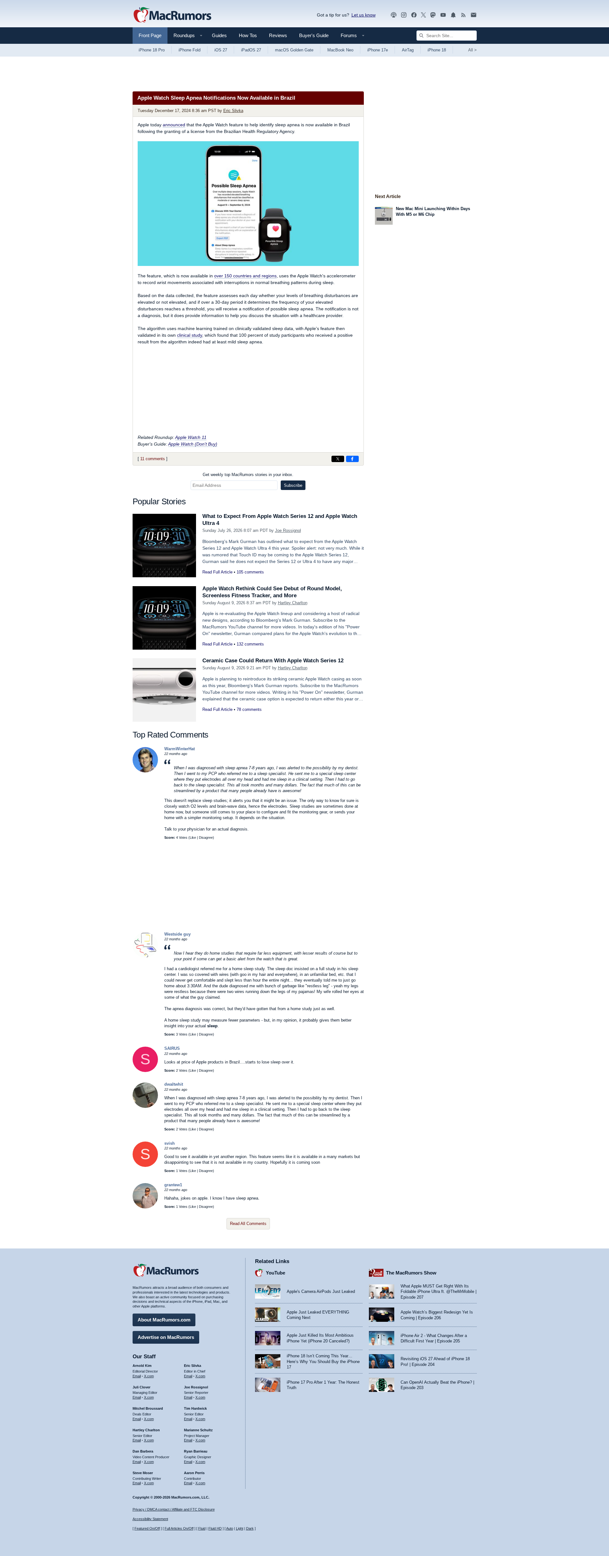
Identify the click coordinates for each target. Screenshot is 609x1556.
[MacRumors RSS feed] (463, 15)
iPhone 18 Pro (152, 50)
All (472, 50)
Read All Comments (248, 1223)
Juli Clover (141, 1387)
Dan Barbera (143, 1451)
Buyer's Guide (314, 35)
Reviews (278, 35)
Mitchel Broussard (148, 1408)
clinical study (189, 335)
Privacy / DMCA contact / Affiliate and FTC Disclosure (174, 1509)
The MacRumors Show (411, 1272)
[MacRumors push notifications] (453, 15)
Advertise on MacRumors (166, 1337)
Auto (229, 1528)
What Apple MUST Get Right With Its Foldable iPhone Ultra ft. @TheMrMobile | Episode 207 (438, 1292)
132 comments (250, 644)
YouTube (275, 1272)
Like (193, 837)
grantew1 (173, 1184)
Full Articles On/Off (179, 1528)
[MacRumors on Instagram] (404, 15)
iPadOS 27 (251, 50)
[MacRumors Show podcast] (393, 15)
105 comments (250, 572)
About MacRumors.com (164, 1319)
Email (137, 1376)
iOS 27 (220, 50)
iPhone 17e (377, 50)
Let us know (363, 14)
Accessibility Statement (150, 1519)
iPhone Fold (189, 50)
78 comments (249, 709)
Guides (219, 35)
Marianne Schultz (198, 1430)
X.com (149, 1376)
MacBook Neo (340, 50)
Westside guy (177, 934)
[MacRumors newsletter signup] (473, 15)
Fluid (202, 1528)
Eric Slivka (233, 110)
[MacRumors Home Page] (172, 15)
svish (169, 1143)
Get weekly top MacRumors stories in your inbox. (248, 474)
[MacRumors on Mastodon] (433, 15)
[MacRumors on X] (423, 15)
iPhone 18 (437, 50)
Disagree (206, 837)
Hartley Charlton (292, 602)
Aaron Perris (194, 1473)
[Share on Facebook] (352, 459)
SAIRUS (172, 1048)
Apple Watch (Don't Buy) (192, 444)
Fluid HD (215, 1528)
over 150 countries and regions (245, 275)
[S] (145, 1070)
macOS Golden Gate (294, 50)
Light (239, 1528)
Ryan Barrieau (195, 1451)
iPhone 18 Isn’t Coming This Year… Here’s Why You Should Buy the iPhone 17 (323, 1361)
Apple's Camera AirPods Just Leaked (321, 1291)
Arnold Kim (142, 1365)
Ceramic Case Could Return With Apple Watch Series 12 (273, 661)
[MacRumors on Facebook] (414, 15)
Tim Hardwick (195, 1408)
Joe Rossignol (288, 530)
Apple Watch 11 (190, 437)
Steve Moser (143, 1473)
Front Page (150, 35)
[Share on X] (337, 459)
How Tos (248, 35)
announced (174, 124)
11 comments (152, 458)
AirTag (408, 50)
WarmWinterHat (179, 748)
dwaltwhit (173, 1084)
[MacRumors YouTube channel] (443, 15)
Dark (250, 1528)
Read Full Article (217, 572)
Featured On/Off (147, 1528)
